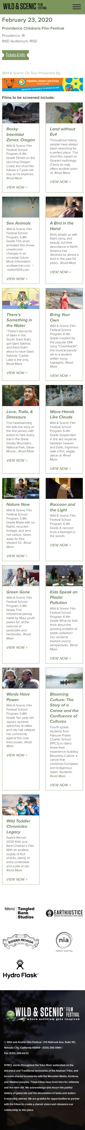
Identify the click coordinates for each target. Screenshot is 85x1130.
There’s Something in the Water (19, 320)
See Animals (18, 223)
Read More (14, 178)
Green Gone (18, 592)
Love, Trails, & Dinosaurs (19, 414)
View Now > (16, 187)
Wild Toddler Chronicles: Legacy (18, 827)
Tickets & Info (15, 55)
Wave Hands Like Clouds (62, 414)
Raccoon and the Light (62, 507)
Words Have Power (18, 697)
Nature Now (18, 504)
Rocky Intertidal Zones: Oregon (20, 134)
